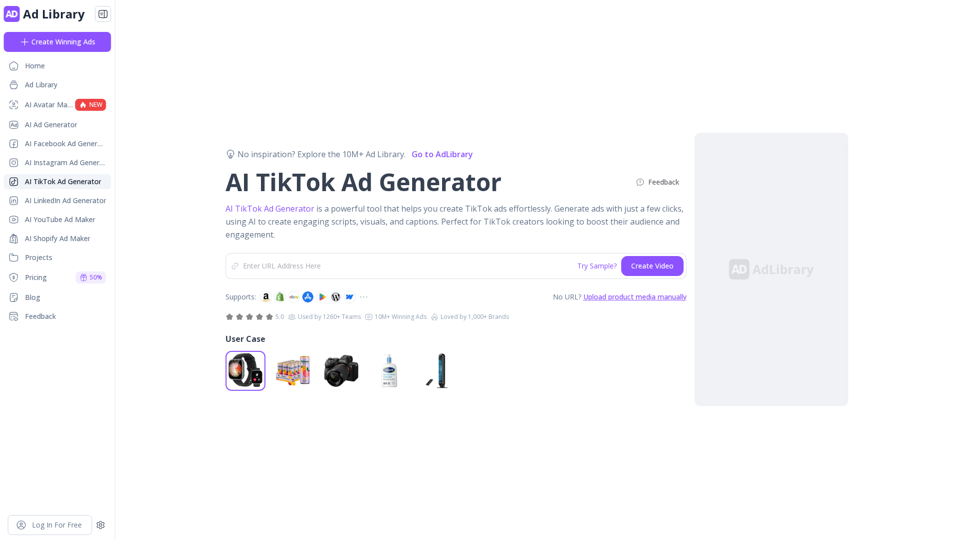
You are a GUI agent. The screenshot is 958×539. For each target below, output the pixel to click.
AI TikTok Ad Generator (271, 208)
